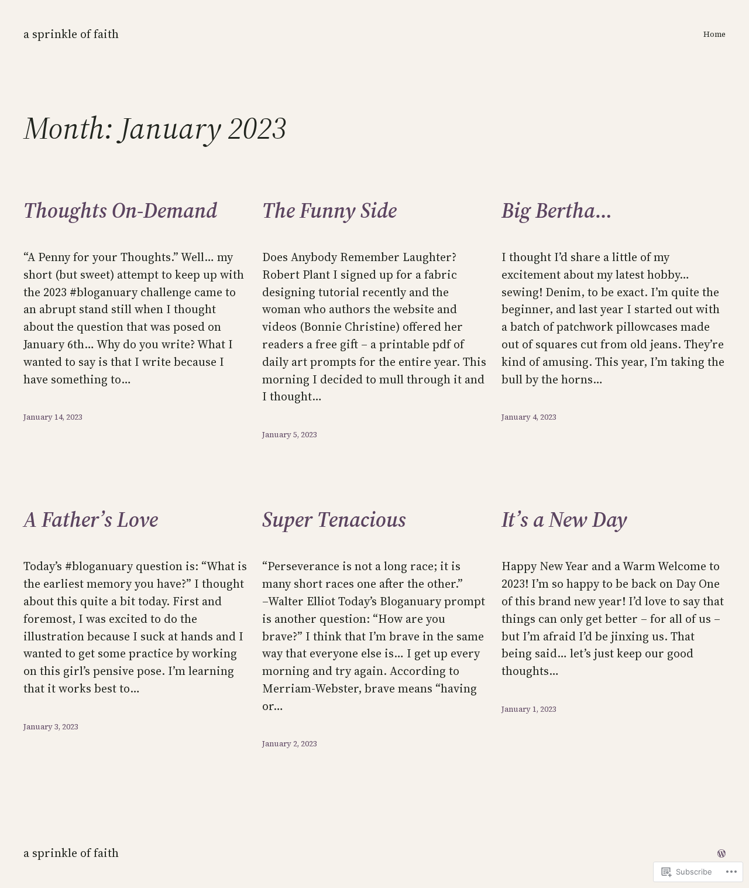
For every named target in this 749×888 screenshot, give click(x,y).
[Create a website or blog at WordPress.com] (721, 853)
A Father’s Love (90, 519)
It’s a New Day (564, 519)
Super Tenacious (334, 519)
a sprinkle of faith (71, 34)
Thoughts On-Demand (120, 210)
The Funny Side (329, 210)
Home (714, 34)
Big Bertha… (557, 210)
